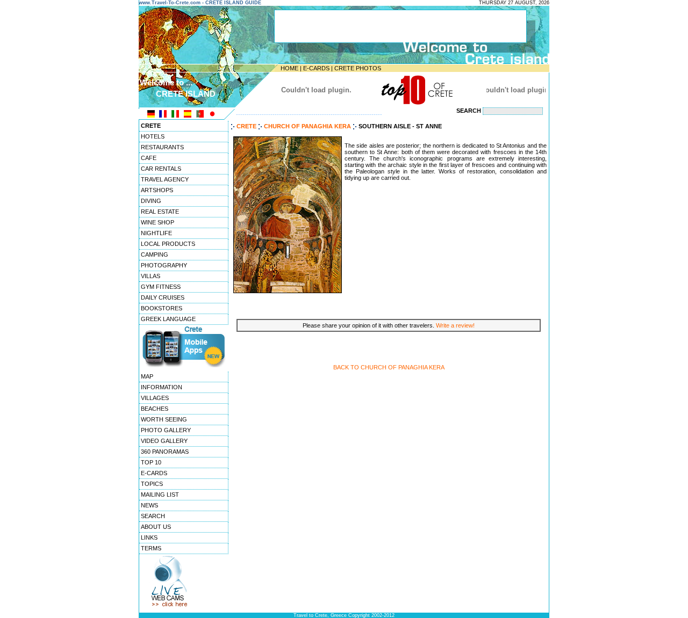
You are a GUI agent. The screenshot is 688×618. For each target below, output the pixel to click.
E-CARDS (316, 68)
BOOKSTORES (161, 308)
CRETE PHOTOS (357, 68)
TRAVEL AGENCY (165, 179)
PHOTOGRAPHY (164, 265)
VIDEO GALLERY (164, 441)
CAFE (148, 158)
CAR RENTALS (161, 168)
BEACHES (154, 408)
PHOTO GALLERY (166, 430)
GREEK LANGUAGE (168, 319)
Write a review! (455, 325)
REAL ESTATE (160, 211)
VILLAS (150, 276)
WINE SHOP (157, 222)
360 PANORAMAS (165, 451)
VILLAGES (155, 398)
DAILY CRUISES (162, 297)
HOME (289, 68)
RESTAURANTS (162, 147)
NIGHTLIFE (156, 233)
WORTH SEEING (164, 419)
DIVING (151, 201)
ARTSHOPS (157, 190)
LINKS (149, 537)
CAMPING (154, 254)
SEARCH (153, 516)
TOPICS (152, 484)
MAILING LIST (160, 494)
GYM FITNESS (161, 286)
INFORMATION (161, 387)
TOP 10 (151, 462)
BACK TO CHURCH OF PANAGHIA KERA (389, 367)
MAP (147, 376)
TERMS (151, 548)
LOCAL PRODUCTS (168, 244)
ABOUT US (156, 527)
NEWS (149, 505)
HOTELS (152, 136)
